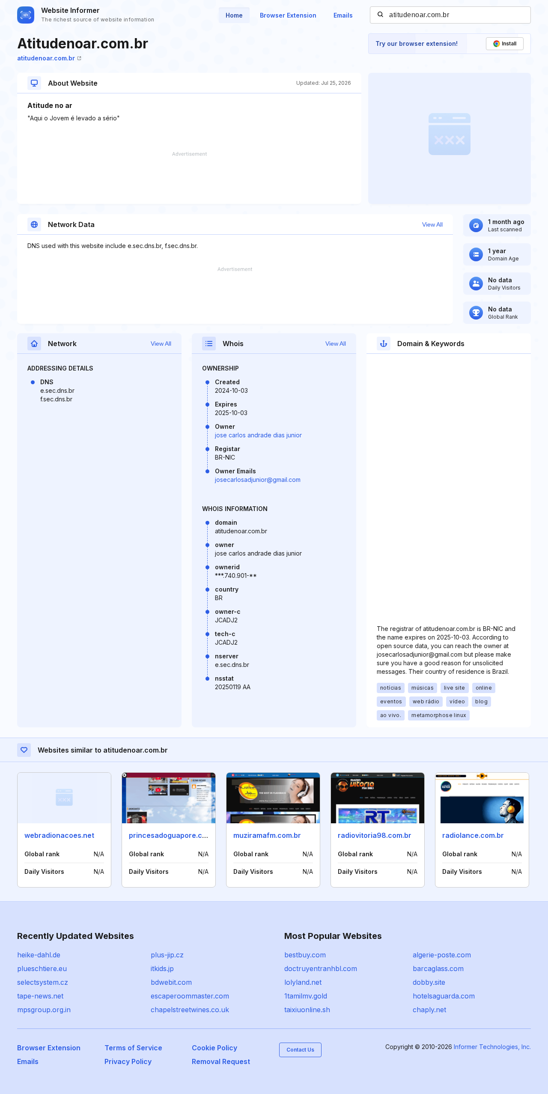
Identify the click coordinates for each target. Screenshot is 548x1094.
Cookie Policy (214, 1047)
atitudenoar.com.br (46, 58)
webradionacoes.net (59, 835)
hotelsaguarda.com (444, 996)
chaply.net (429, 1009)
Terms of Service (133, 1047)
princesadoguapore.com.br (175, 835)
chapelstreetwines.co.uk (190, 1009)
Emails (343, 15)
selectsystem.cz (42, 982)
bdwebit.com (171, 982)
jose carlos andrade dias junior (258, 435)
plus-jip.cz (167, 955)
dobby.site (429, 982)
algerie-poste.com (442, 955)
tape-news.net (40, 996)
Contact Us (300, 1049)
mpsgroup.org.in (44, 1009)
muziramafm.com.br (267, 835)
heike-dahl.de (38, 955)
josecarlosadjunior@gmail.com (258, 479)
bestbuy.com (305, 955)
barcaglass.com (438, 968)
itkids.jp (162, 968)
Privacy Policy (128, 1061)
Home (234, 15)
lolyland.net (303, 982)
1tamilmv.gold (305, 996)
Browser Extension (288, 15)
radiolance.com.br (473, 835)
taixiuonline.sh (307, 1009)
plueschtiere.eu (42, 968)
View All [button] (432, 224)
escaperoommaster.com (190, 996)
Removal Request (221, 1061)
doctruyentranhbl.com (320, 968)
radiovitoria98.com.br (374, 835)
